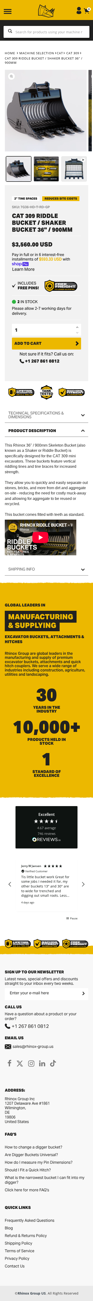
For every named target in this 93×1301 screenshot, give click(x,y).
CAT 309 (72, 53)
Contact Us (15, 1266)
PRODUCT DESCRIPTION (32, 430)
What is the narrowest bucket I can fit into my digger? (44, 1180)
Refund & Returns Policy (26, 1235)
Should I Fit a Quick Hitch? (28, 1170)
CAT (60, 53)
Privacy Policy (17, 1258)
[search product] (10, 32)
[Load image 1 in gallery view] (18, 169)
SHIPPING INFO (21, 569)
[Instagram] (31, 1063)
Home (10, 53)
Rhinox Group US (32, 1293)
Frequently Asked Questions (29, 1220)
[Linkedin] (42, 1063)
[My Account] (79, 12)
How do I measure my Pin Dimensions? (38, 1162)
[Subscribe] (83, 993)
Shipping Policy (18, 1243)
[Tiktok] (53, 1063)
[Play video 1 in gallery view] (74, 169)
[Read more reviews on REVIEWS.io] (46, 840)
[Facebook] (9, 1063)
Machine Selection (36, 53)
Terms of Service (19, 1250)
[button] (10, 884)
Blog (9, 1228)
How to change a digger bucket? (33, 1147)
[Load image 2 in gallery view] (46, 169)
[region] (46, 884)
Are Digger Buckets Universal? (31, 1154)
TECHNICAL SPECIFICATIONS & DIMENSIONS (36, 415)
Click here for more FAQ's (27, 1190)
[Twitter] (19, 1063)
